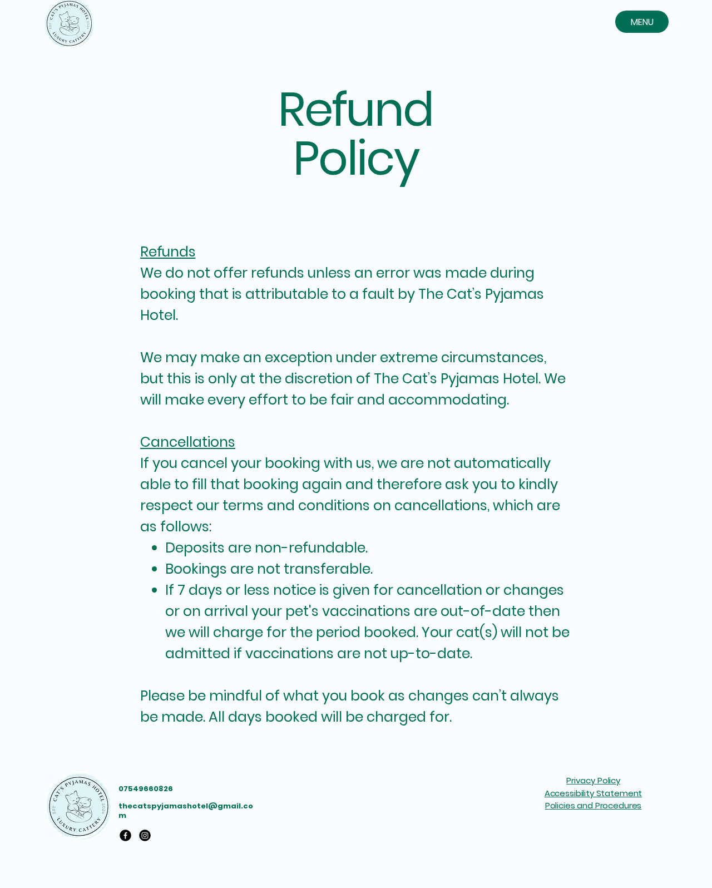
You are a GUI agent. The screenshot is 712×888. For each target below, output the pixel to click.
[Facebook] (125, 835)
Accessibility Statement (593, 793)
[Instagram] (145, 835)
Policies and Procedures (593, 805)
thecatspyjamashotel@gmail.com (185, 811)
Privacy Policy (593, 780)
